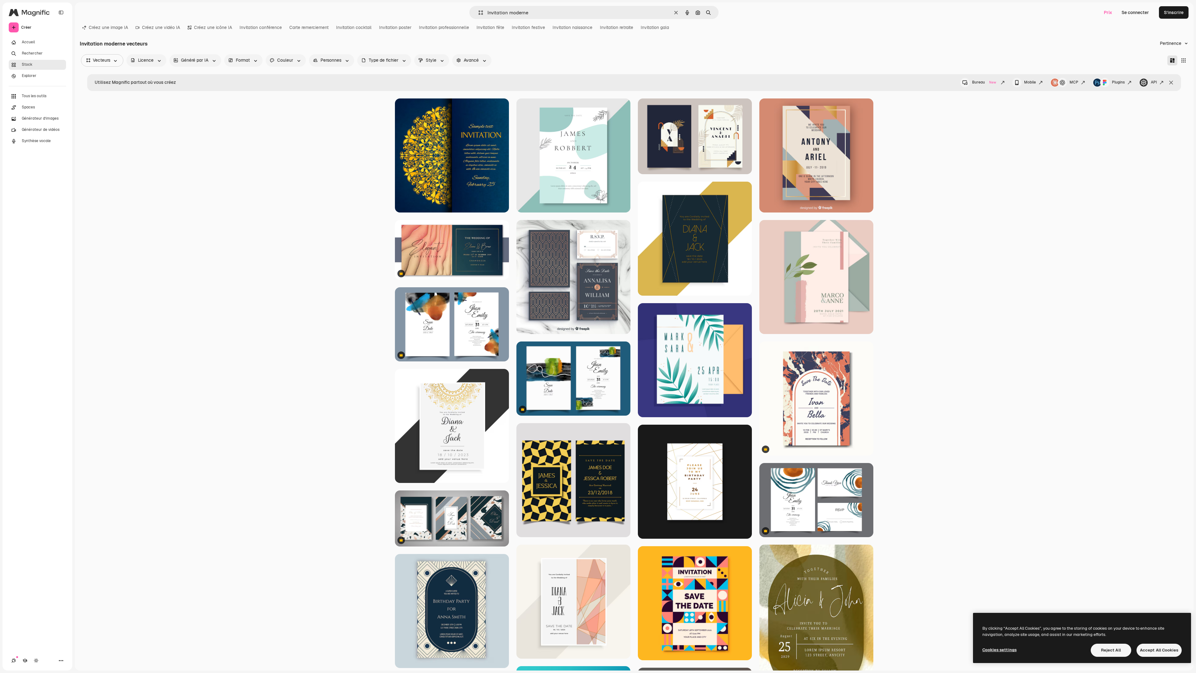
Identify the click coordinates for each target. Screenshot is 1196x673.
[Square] (1184, 60)
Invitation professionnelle (444, 27)
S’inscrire (1174, 12)
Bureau (984, 82)
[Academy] (25, 661)
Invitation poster (395, 27)
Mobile (1030, 82)
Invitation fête (490, 27)
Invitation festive (528, 27)
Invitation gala (655, 27)
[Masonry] (1172, 60)
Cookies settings (999, 649)
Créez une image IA (108, 27)
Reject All (1111, 650)
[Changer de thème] (36, 661)
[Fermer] (1171, 82)
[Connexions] (14, 661)
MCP (1074, 82)
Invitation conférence (261, 27)
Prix (1108, 12)
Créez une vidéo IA (161, 27)
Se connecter (1135, 12)
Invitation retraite (616, 27)
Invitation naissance (572, 27)
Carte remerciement (309, 27)
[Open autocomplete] (478, 12)
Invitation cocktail (354, 27)
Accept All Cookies (1159, 650)
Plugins (1118, 82)
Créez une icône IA (213, 27)
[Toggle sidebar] (61, 12)
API (1154, 82)
